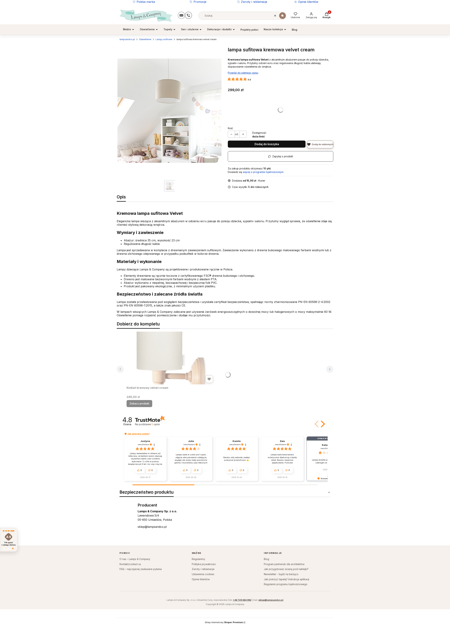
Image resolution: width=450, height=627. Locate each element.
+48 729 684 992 (242, 600)
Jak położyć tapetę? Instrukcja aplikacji (286, 579)
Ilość (230, 128)
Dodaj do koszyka (267, 144)
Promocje (200, 2)
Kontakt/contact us (130, 564)
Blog (266, 559)
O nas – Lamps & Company (135, 559)
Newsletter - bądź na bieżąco (281, 574)
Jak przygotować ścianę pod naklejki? (286, 569)
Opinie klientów (308, 2)
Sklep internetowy (224, 622)
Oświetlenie (145, 39)
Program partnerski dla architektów (284, 564)
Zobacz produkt (139, 403)
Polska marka (146, 2)
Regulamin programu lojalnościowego (285, 584)
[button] (282, 15)
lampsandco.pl (127, 39)
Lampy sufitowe (164, 39)
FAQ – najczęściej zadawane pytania (141, 569)
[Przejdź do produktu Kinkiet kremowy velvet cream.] (170, 358)
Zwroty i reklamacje (254, 2)
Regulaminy (198, 559)
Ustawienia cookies (203, 574)
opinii (156, 424)
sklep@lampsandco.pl (152, 526)
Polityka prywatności (204, 564)
